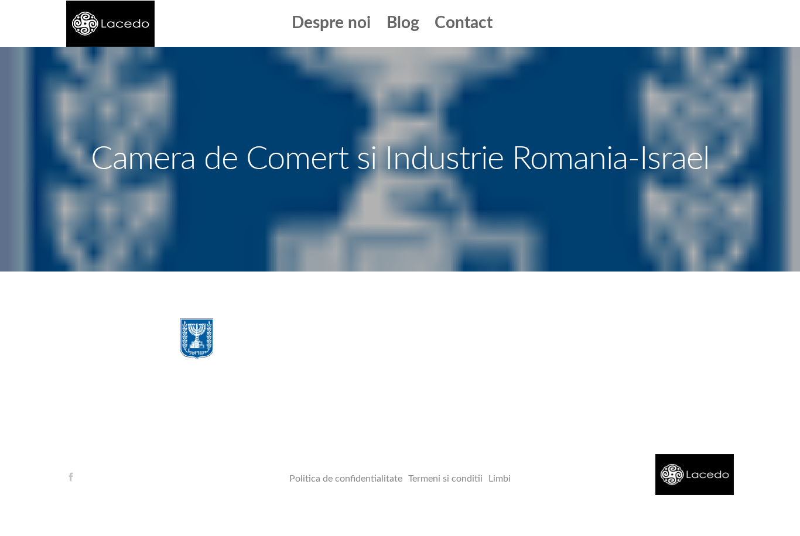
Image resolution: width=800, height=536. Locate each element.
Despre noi (331, 23)
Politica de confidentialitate (345, 478)
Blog (403, 23)
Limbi (499, 478)
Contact (464, 23)
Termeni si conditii (445, 478)
